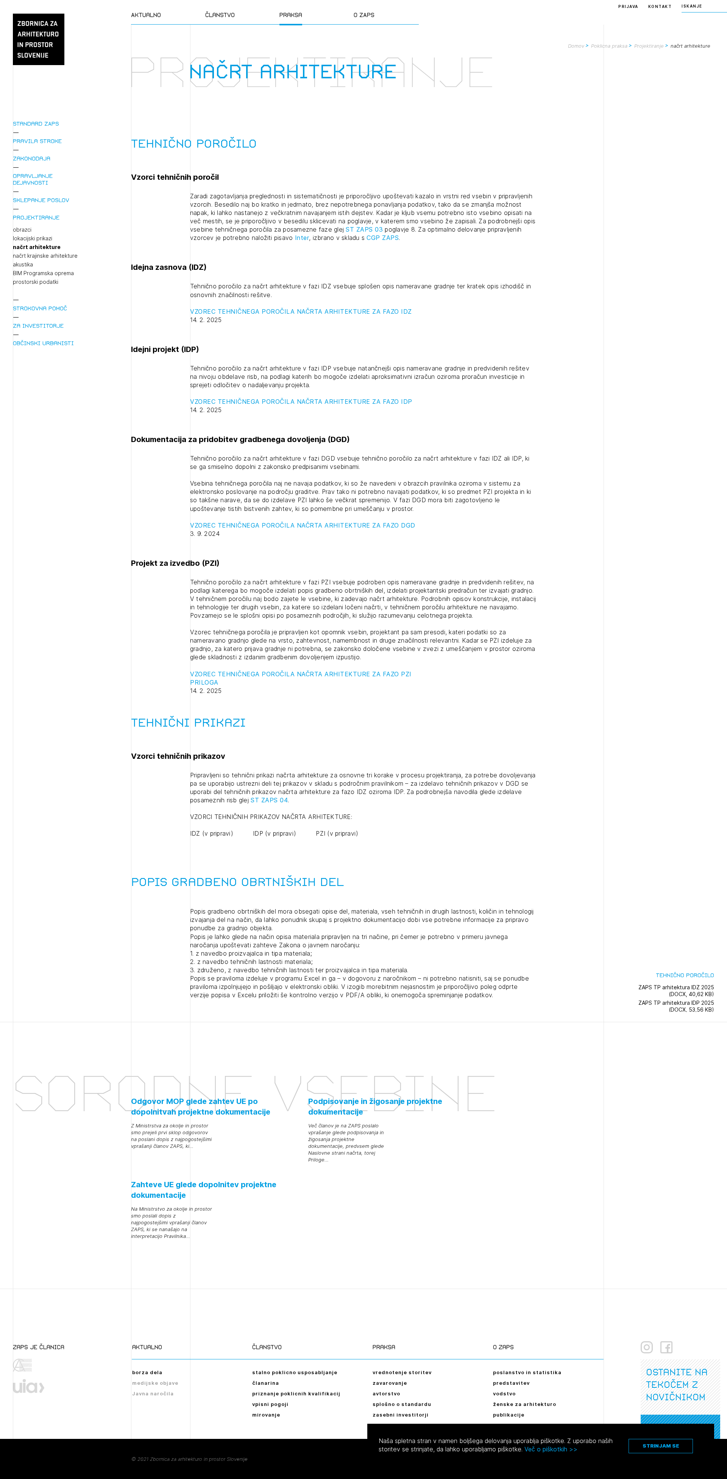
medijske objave (155, 1382)
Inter (302, 238)
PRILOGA (204, 682)
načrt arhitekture (37, 247)
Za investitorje (38, 325)
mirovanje (266, 1414)
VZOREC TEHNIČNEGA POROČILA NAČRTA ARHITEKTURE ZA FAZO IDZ (301, 311)
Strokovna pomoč (40, 308)
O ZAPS (364, 15)
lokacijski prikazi (32, 238)
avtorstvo (386, 1393)
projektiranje (36, 217)
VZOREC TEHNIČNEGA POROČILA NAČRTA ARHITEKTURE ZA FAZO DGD (302, 525)
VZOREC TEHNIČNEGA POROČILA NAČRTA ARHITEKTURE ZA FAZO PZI (301, 674)
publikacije (508, 1414)
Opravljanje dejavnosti (33, 179)
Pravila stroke (37, 141)
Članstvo (220, 15)
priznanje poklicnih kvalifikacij (296, 1393)
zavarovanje (390, 1382)
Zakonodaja (31, 158)
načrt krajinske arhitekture (45, 255)
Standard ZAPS (36, 123)
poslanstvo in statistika (527, 1372)
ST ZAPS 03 (364, 229)
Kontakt (660, 6)
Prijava (628, 6)
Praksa (290, 15)
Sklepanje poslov (41, 200)
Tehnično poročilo (685, 975)
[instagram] (647, 1347)
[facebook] (666, 1347)
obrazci (22, 229)
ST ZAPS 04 (269, 800)
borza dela (147, 1372)
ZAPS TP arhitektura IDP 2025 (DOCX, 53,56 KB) (676, 1006)
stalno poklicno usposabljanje (294, 1372)
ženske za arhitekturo (524, 1404)
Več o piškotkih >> (550, 1449)
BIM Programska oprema (43, 273)
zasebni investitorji (401, 1414)
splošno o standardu (402, 1404)
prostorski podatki (35, 282)
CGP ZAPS (383, 238)
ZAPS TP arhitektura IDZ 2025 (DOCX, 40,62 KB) (676, 991)
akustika (23, 264)
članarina (265, 1382)
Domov (576, 45)
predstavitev (511, 1382)
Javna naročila (153, 1393)
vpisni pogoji (270, 1404)
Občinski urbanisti (43, 343)
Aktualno (146, 15)
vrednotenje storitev (402, 1372)
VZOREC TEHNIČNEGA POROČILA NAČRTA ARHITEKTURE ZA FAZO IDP (301, 401)
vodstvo (504, 1393)
